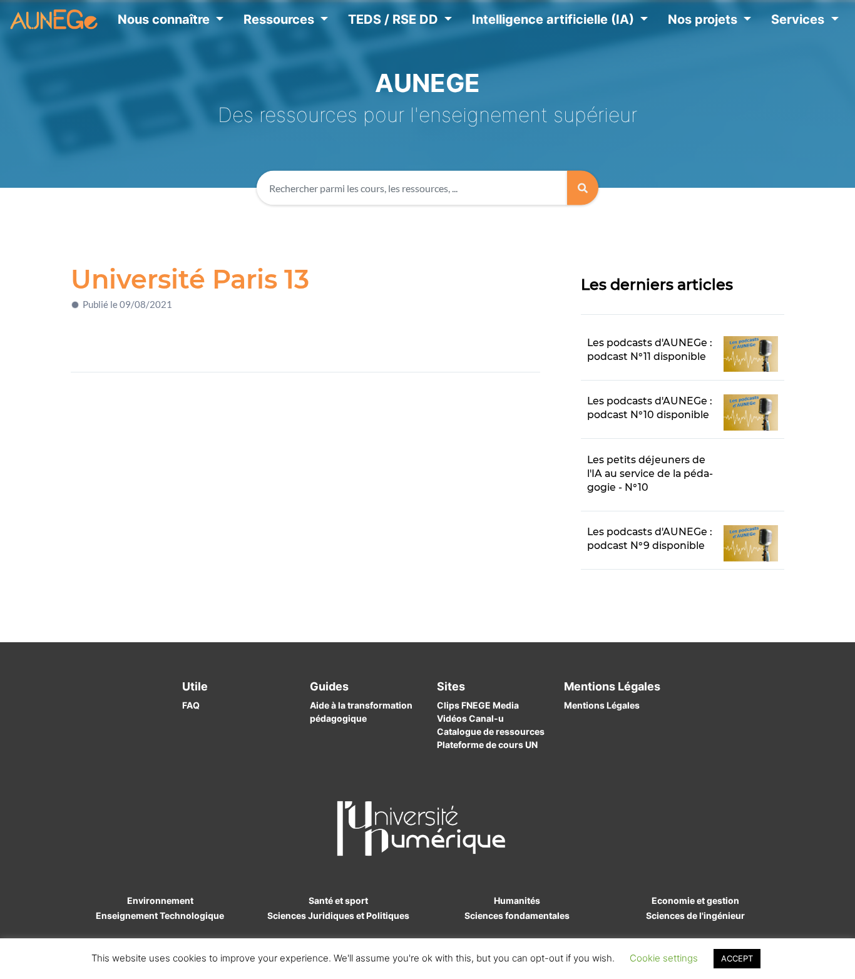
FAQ (191, 705)
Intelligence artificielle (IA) (554, 19)
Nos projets (704, 19)
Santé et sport (338, 900)
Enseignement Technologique (160, 915)
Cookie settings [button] (664, 958)
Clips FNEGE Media (478, 705)
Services (799, 19)
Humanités (517, 900)
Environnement (160, 900)
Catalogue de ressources (491, 731)
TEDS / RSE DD (394, 19)
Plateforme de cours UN (487, 744)
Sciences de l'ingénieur (695, 915)
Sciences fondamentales (517, 915)
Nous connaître (165, 19)
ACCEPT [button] (737, 958)
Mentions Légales (602, 705)
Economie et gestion (695, 900)
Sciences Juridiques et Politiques (338, 915)
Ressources (280, 19)
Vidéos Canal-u (470, 718)
